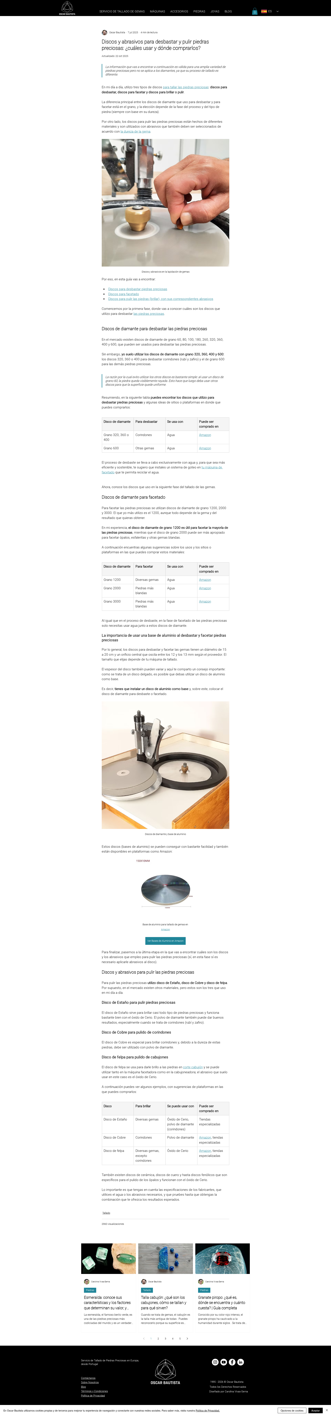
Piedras (90, 1290)
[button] (199, 11)
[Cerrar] (327, 1410)
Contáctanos (88, 1378)
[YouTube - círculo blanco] (223, 1362)
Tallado (106, 1213)
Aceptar (315, 1410)
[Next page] (187, 1338)
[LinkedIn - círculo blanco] (240, 1362)
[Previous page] (144, 1338)
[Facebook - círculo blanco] (232, 1362)
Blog (83, 1386)
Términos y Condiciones (94, 1391)
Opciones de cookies (292, 1410)
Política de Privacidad (93, 1395)
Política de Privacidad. (208, 1410)
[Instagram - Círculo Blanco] (215, 1362)
